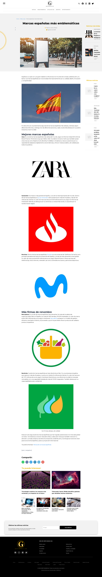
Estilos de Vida (50, 9)
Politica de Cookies (45, 562)
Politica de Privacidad (57, 562)
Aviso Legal (36, 562)
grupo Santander (43, 197)
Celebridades (41, 546)
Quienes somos (21, 562)
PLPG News (47, 564)
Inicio (14, 562)
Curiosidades (41, 548)
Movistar (49, 254)
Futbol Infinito (62, 564)
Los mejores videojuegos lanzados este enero (58, 509)
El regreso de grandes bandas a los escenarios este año (43, 509)
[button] (23, 462)
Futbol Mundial (76, 562)
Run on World (67, 562)
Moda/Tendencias (41, 9)
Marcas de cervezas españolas (42, 444)
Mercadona (53, 318)
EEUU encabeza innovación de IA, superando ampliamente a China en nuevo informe (27, 511)
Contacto (29, 562)
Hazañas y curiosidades (70, 548)
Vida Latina (39, 564)
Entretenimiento (66, 9)
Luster (54, 564)
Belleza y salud (42, 544)
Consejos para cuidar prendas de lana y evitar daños (72, 509)
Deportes (58, 9)
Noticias (34, 9)
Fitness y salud (69, 546)
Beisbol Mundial (86, 562)
